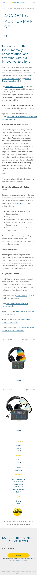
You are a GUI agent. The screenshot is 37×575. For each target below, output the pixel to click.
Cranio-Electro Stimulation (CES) (16, 79)
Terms (18, 504)
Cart (4, 2)
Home (4, 9)
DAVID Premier (7, 390)
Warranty (18, 451)
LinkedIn (18, 465)
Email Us (18, 492)
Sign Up (18, 555)
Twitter (18, 460)
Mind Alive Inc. (16, 571)
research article (21, 295)
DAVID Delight (7, 340)
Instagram (18, 470)
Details (18, 380)
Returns (18, 448)
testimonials (9, 306)
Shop (10, 9)
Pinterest (18, 468)
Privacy (18, 501)
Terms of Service (19, 561)
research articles (17, 203)
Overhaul (18, 573)
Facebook (18, 462)
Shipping (18, 446)
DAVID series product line (14, 86)
